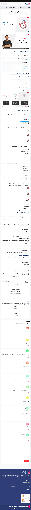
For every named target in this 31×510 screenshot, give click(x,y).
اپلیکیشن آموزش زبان (27, 490)
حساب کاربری (28, 487)
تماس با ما (14, 489)
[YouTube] (14, 508)
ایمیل (14, 457)
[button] (15, 41)
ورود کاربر (5, 4)
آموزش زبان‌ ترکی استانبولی (17, 475)
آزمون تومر (6, 57)
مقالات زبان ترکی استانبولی (13, 14)
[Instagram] (15, 508)
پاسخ (28, 334)
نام (28, 457)
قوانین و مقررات (28, 489)
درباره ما (14, 487)
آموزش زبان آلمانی (6, 475)
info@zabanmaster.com (25, 482)
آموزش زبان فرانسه (11, 475)
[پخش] (2, 48)
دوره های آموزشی (13, 486)
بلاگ (29, 486)
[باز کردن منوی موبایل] (1, 4)
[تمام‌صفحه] (28, 48)
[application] (15, 41)
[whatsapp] (11, 508)
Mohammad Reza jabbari (19, 14)
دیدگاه (28, 447)
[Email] (19, 508)
